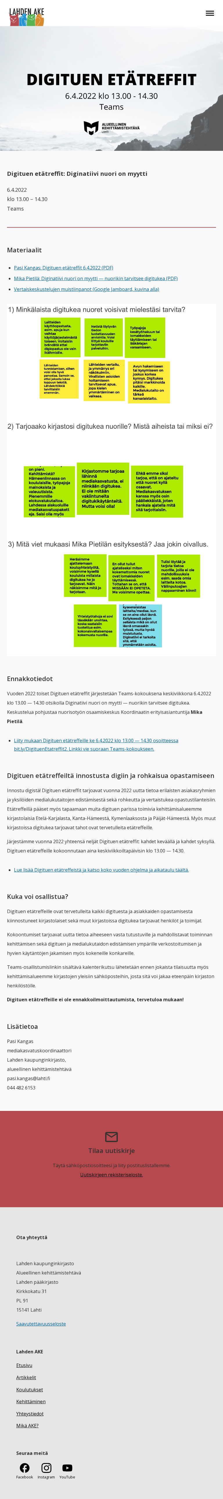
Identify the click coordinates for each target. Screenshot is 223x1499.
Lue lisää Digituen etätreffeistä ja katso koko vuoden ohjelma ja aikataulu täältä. (101, 870)
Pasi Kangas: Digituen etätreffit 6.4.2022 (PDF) (63, 268)
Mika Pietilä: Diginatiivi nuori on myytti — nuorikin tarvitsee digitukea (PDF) (96, 278)
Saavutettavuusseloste (41, 1324)
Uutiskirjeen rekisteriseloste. (111, 1175)
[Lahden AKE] (26, 13)
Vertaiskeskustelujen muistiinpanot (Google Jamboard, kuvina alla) (86, 289)
